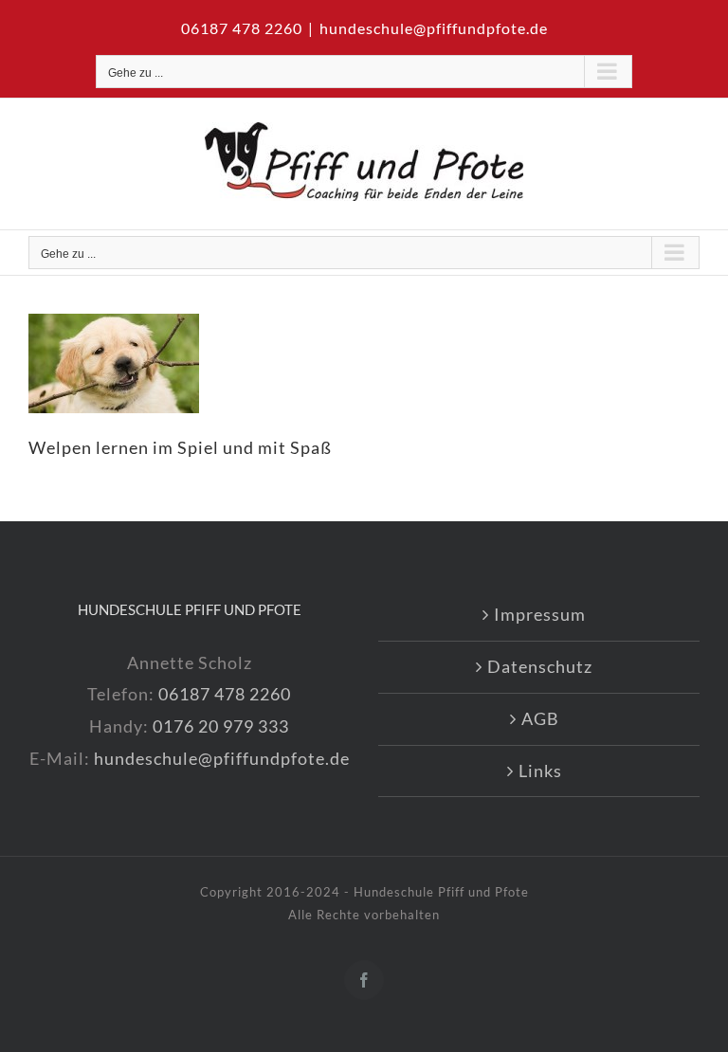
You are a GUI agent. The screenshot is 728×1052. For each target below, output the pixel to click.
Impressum (540, 614)
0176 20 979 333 (221, 726)
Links (540, 770)
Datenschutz (539, 666)
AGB (540, 718)
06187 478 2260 (224, 693)
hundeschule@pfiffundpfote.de (433, 28)
